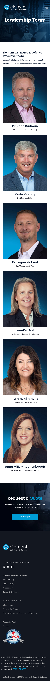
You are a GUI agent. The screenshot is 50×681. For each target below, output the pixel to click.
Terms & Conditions (11, 592)
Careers (6, 626)
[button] (46, 7)
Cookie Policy (8, 584)
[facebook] (12, 566)
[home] (15, 7)
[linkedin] (4, 566)
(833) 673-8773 (19, 669)
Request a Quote (10, 622)
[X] (8, 566)
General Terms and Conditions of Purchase (20, 613)
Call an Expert (25, 516)
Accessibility (8, 588)
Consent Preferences (11, 609)
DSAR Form (8, 605)
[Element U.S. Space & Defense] (16, 549)
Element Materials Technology (15, 575)
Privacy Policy (8, 579)
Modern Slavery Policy (12, 601)
